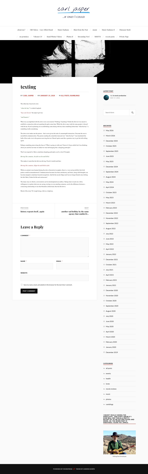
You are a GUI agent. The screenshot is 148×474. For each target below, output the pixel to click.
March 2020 (110, 337)
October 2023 (111, 192)
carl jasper (28, 95)
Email (59, 261)
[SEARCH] (132, 112)
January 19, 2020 (47, 95)
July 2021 (109, 270)
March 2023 (110, 203)
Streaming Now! (84, 36)
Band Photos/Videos (54, 36)
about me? (21, 30)
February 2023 (111, 208)
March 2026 (110, 136)
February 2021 (111, 280)
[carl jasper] (74, 19)
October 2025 (111, 146)
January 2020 (111, 347)
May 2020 (109, 326)
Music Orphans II (108, 30)
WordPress (67, 469)
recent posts (110, 36)
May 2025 (109, 161)
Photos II (70, 36)
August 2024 (110, 177)
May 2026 (109, 130)
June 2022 (110, 239)
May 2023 (109, 197)
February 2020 (111, 342)
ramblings (75, 95)
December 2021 (112, 259)
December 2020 (112, 290)
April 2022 (110, 249)
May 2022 (109, 244)
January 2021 (111, 285)
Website (24, 273)
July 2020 (109, 316)
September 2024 (112, 172)
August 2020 (110, 311)
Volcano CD (37, 36)
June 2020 (110, 321)
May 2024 (109, 182)
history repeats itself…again (32, 211)
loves (108, 384)
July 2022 (109, 234)
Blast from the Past (81, 30)
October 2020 (111, 301)
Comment (25, 235)
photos (108, 399)
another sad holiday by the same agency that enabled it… (75, 212)
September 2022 (112, 223)
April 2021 (110, 275)
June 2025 (110, 156)
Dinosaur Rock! (125, 30)
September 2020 (112, 306)
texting (28, 86)
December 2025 (112, 141)
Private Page (124, 36)
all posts (65, 95)
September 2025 (112, 151)
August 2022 (110, 228)
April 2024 (110, 187)
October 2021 (111, 264)
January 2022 (111, 254)
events (108, 373)
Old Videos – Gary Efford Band (41, 30)
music (95, 30)
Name (24, 261)
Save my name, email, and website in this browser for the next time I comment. (48, 285)
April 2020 (110, 332)
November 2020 (112, 295)
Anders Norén (89, 469)
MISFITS (97, 36)
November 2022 (112, 218)
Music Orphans (63, 30)
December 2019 (112, 352)
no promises (24, 36)
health (108, 378)
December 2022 (112, 213)
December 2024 (112, 167)
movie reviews (111, 389)
